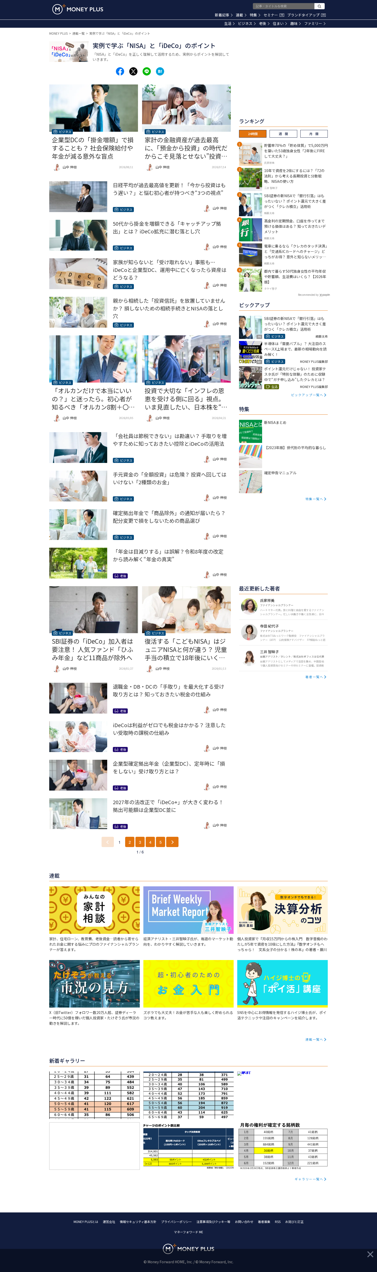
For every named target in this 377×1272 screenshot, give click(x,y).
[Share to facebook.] (120, 71)
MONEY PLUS (58, 33)
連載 (239, 14)
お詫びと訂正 (294, 1221)
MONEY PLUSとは (86, 1221)
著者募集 (264, 1221)
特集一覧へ (314, 499)
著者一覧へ (314, 677)
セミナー (273, 14)
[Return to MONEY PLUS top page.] (77, 9)
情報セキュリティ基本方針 (138, 1221)
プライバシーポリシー (176, 1221)
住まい (278, 23)
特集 (253, 14)
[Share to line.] (147, 71)
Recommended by (308, 295)
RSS (278, 1221)
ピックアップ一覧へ (307, 395)
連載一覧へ (314, 1039)
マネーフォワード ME (188, 1232)
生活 (227, 23)
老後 (262, 23)
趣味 (293, 23)
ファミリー (313, 23)
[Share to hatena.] (160, 71)
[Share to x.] (133, 71)
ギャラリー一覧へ (309, 1179)
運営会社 (109, 1221)
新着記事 (222, 14)
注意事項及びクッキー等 (213, 1221)
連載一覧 (78, 33)
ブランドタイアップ (306, 14)
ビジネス (245, 23)
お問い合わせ (244, 1221)
